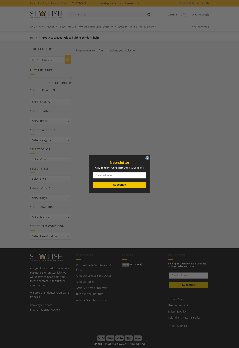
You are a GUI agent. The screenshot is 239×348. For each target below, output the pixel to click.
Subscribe (119, 184)
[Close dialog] (147, 158)
